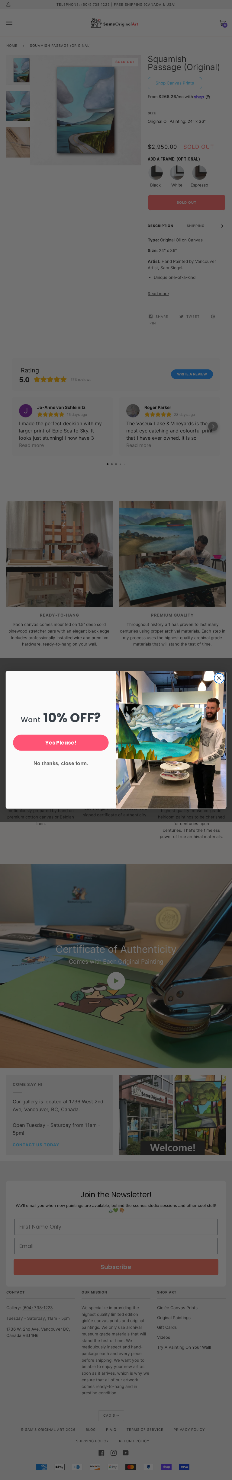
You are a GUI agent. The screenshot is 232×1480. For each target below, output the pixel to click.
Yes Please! (60, 742)
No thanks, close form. (61, 764)
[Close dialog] (219, 678)
